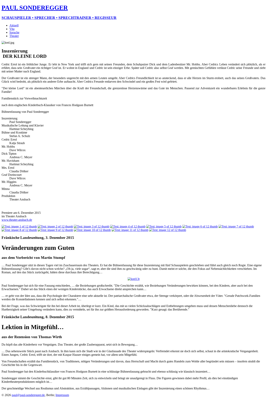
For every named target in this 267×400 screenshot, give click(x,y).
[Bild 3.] (91, 226)
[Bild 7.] (236, 226)
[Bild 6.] (200, 226)
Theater (14, 36)
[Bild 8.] (19, 230)
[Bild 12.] (167, 230)
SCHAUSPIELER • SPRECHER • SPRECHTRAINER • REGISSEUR (59, 18)
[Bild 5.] (164, 226)
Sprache (14, 32)
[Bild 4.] (127, 226)
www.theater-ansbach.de (17, 219)
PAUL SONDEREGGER (35, 7)
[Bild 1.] (19, 226)
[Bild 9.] (55, 230)
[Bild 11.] (130, 230)
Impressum (62, 395)
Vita (11, 29)
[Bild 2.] (55, 226)
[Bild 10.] (92, 230)
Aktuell (14, 25)
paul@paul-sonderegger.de (28, 395)
